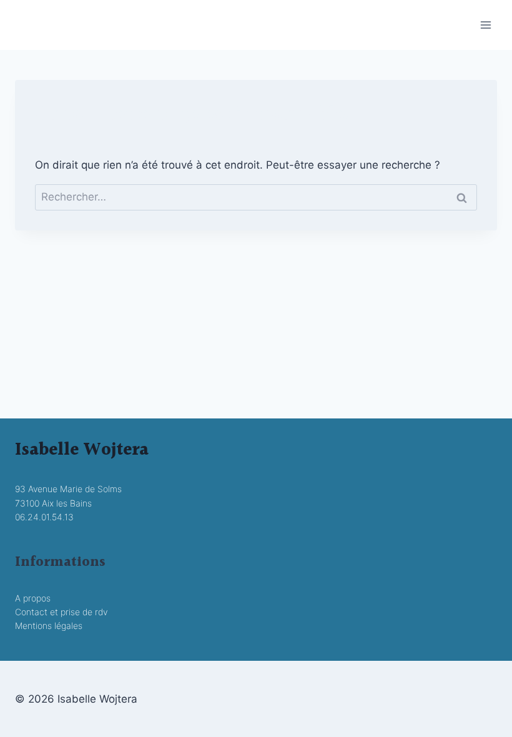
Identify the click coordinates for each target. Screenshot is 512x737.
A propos (33, 598)
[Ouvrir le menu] (485, 24)
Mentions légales (48, 625)
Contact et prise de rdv (61, 611)
